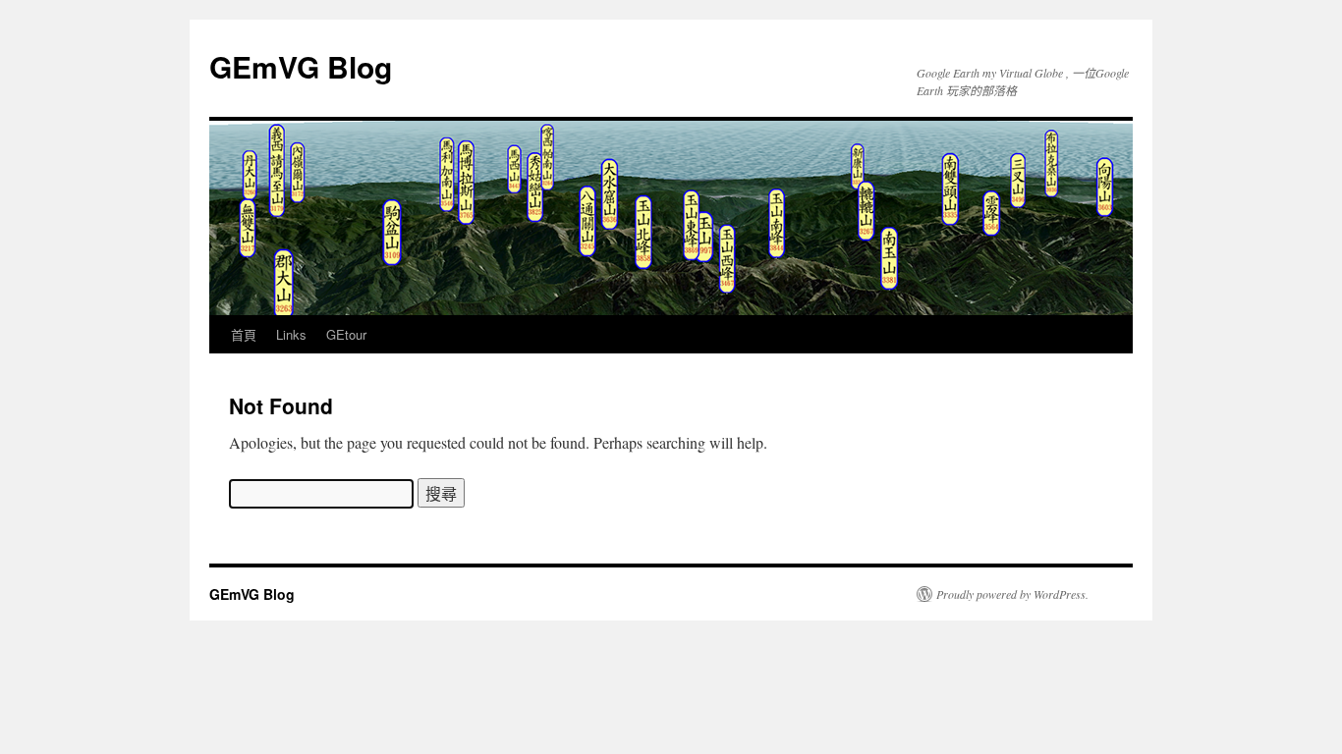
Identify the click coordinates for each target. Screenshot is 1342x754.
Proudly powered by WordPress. (1012, 594)
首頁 (243, 334)
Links (291, 334)
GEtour (346, 334)
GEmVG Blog (300, 66)
